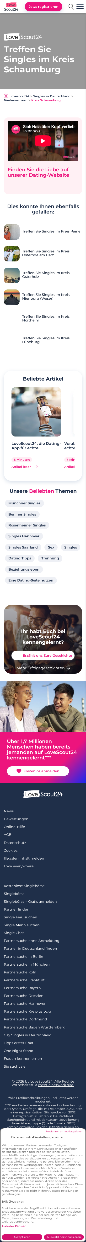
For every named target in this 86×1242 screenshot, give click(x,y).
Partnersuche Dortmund (25, 1019)
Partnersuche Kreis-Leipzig (27, 1011)
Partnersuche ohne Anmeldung (31, 941)
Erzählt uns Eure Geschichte (47, 655)
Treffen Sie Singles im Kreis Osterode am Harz (46, 253)
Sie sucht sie (15, 1066)
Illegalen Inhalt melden (24, 858)
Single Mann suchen (22, 925)
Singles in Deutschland (51, 96)
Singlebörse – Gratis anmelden (30, 901)
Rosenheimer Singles (27, 525)
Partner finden (16, 909)
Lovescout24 (19, 96)
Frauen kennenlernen (23, 1058)
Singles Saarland (23, 547)
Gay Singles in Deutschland (28, 1035)
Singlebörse (14, 894)
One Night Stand (18, 1051)
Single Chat (14, 933)
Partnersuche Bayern (22, 988)
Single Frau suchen (20, 917)
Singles (70, 547)
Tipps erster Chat (18, 1043)
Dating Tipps (19, 558)
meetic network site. (56, 1085)
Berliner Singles (22, 514)
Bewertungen (16, 819)
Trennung (50, 558)
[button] (80, 6)
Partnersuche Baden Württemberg (34, 1027)
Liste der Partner (14, 1226)
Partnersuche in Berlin (23, 956)
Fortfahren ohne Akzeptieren (64, 1131)
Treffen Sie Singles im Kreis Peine (51, 231)
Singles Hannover (23, 536)
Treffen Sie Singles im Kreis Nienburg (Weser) (46, 297)
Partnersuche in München (27, 964)
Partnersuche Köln (20, 972)
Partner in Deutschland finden (30, 948)
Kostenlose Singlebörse (24, 886)
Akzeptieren (22, 1237)
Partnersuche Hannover (25, 1003)
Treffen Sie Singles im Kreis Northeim (46, 318)
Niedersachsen (15, 100)
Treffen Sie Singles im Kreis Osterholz (46, 275)
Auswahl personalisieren (64, 1237)
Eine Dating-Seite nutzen (30, 580)
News (9, 811)
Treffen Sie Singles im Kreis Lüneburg (46, 340)
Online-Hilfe (14, 827)
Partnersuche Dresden (23, 996)
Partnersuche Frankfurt (24, 980)
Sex (51, 547)
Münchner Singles (24, 503)
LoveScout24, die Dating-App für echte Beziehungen (36, 445)
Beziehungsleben (23, 569)
